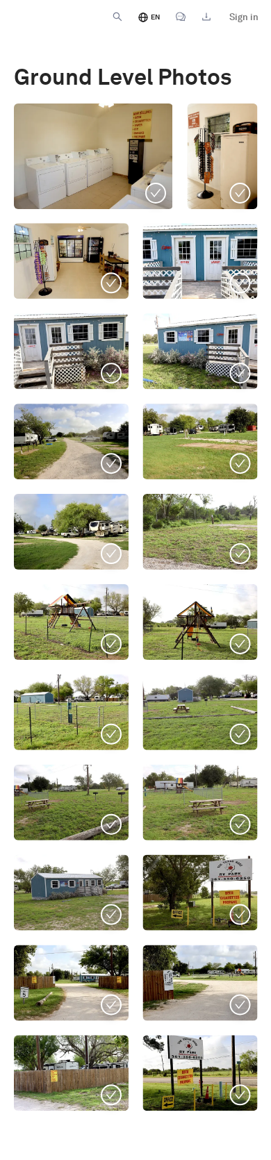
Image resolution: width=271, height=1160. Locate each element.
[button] (71, 802)
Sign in (243, 17)
